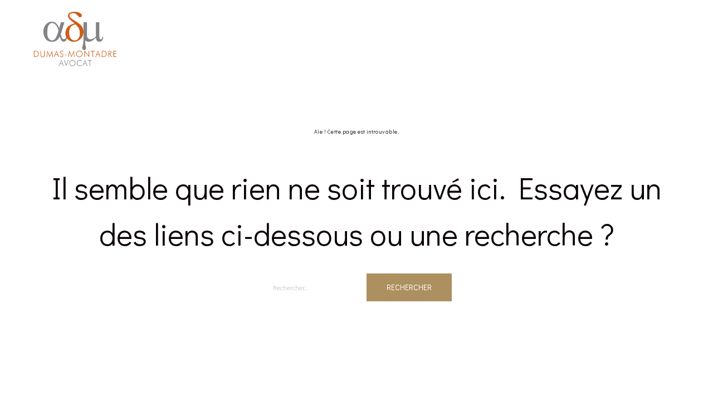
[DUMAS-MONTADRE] (75, 37)
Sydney (203, 376)
